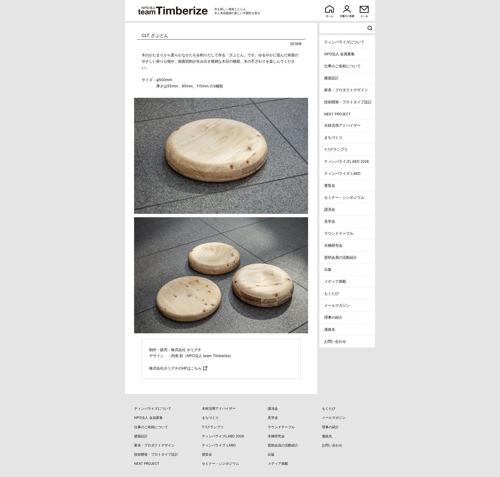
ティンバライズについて (344, 42)
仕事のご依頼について (342, 66)
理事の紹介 (333, 317)
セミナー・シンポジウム (344, 197)
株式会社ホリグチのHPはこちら (175, 368)
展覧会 (329, 185)
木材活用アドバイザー (342, 125)
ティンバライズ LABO (342, 173)
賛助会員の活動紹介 (340, 257)
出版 (328, 269)
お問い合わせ (335, 341)
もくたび (331, 293)
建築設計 (331, 78)
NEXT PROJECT (337, 114)
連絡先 (329, 329)
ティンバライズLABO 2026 (346, 161)
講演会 (329, 209)
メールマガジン (337, 305)
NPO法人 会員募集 (339, 54)
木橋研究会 (333, 245)
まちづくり (333, 137)
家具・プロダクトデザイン (346, 90)
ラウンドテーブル (338, 233)
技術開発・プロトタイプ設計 (348, 102)
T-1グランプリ (336, 149)
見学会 (329, 221)
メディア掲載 (335, 281)
